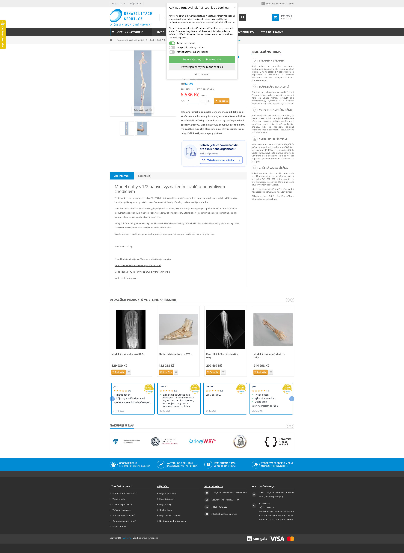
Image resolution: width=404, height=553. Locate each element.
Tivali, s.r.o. (127, 537)
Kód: (183, 83)
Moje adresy (165, 504)
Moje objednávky (167, 493)
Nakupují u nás (122, 425)
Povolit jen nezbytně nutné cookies (202, 67)
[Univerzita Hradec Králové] (278, 441)
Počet (183, 101)
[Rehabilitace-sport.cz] (131, 17)
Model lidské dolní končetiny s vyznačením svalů (138, 265)
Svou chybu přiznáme (273, 139)
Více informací (202, 74)
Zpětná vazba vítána (273, 168)
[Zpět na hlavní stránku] (111, 40)
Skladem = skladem (271, 60)
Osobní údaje (165, 510)
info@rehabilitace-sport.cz (264, 181)
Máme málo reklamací (274, 86)
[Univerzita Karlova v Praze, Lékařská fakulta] (164, 441)
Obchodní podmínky (122, 504)
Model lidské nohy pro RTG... (128, 354)
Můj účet (163, 486)
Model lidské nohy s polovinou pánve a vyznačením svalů (142, 271)
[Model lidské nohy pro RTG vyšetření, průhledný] (178, 329)
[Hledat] (242, 17)
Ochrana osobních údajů (124, 521)
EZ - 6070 (155, 198)
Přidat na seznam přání (128, 372)
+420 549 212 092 (280, 3)
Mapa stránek (119, 526)
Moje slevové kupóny (169, 515)
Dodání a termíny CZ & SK (124, 493)
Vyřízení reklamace (121, 510)
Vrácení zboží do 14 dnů (123, 515)
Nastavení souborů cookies (172, 521)
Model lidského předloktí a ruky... (222, 355)
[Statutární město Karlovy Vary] (202, 441)
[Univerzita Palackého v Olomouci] (126, 441)
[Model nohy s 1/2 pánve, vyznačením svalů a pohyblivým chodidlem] (127, 128)
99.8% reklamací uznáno (275, 110)
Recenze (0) (144, 175)
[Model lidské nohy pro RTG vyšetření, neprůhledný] (131, 329)
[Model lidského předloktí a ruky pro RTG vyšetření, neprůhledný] (225, 329)
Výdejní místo (118, 498)
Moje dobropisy (166, 498)
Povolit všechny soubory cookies (202, 59)
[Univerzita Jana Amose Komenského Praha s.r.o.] (240, 441)
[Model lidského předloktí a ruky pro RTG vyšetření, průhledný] (273, 329)
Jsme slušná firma (266, 52)
